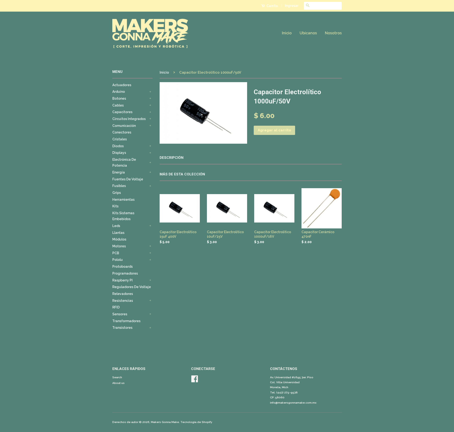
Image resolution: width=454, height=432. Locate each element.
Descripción (171, 158)
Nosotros (333, 33)
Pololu (117, 260)
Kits (115, 206)
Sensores (119, 314)
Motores (119, 246)
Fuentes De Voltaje (127, 179)
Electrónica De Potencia (124, 162)
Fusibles (119, 186)
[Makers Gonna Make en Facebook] (194, 380)
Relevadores (122, 294)
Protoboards (122, 266)
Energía (118, 172)
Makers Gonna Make (165, 422)
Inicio (287, 33)
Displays (119, 153)
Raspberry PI (122, 280)
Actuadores (121, 85)
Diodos (118, 146)
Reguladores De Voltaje (131, 287)
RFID (116, 307)
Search (117, 377)
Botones (119, 98)
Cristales (119, 139)
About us (118, 383)
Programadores (125, 273)
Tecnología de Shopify (196, 422)
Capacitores (122, 112)
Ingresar (291, 6)
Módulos (119, 239)
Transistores (122, 328)
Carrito (272, 6)
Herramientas (123, 199)
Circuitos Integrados (129, 119)
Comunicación (124, 126)
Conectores (121, 132)
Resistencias (122, 301)
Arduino (118, 92)
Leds (116, 226)
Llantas (118, 233)
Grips (116, 193)
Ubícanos (308, 33)
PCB (115, 253)
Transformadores (126, 321)
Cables (118, 105)
